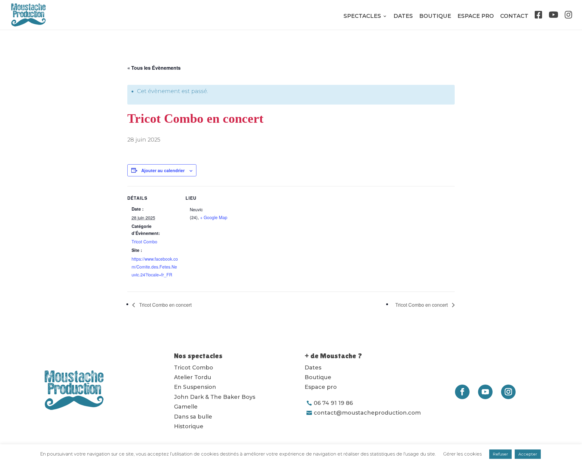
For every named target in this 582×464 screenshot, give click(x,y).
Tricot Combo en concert (165, 304)
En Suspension (195, 387)
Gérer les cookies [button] (462, 454)
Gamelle (186, 406)
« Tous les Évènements (154, 67)
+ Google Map (213, 217)
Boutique (435, 16)
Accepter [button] (527, 454)
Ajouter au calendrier (163, 170)
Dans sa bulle (193, 416)
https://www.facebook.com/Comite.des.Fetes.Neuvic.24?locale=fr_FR (155, 267)
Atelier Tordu (192, 377)
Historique (188, 426)
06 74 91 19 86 (333, 403)
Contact (514, 16)
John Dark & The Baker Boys (214, 397)
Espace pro (475, 16)
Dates (403, 16)
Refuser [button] (500, 454)
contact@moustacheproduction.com (367, 412)
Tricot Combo (144, 242)
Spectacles (362, 16)
